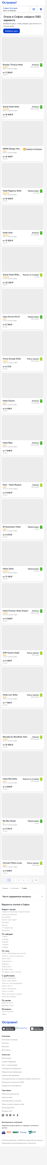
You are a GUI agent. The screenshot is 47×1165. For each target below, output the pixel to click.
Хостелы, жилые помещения (12, 956)
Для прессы (6, 1050)
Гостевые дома (7, 969)
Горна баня (6, 930)
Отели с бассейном (9, 989)
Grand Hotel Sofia (11, 106)
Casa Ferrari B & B (11, 316)
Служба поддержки (9, 1062)
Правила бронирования (10, 1075)
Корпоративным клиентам (11, 1101)
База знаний (6, 1058)
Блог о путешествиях (9, 1065)
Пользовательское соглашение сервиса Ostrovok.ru (21, 1079)
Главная (5, 888)
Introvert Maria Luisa (12, 863)
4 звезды (5, 939)
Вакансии (5, 1046)
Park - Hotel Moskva (12, 485)
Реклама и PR (7, 1111)
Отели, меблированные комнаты (14, 953)
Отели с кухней (7, 991)
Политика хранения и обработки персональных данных (22, 1140)
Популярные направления (11, 1068)
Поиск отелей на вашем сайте (13, 1104)
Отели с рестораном (9, 981)
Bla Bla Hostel (9, 821)
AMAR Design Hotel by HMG (12, 148)
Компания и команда (9, 1040)
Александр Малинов (9, 914)
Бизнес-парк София (9, 920)
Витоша (4, 925)
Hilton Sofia (8, 568)
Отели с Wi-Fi (7, 986)
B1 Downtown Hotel (12, 527)
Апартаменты (7, 961)
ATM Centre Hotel (11, 653)
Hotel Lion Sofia (10, 695)
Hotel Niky (7, 443)
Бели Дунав (6, 917)
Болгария (15, 888)
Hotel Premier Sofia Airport (15, 611)
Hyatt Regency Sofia (12, 191)
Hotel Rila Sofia (10, 779)
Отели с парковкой (9, 978)
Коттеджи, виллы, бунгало (11, 972)
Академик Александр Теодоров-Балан (16, 912)
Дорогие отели (7, 1003)
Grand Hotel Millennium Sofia (12, 274)
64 (36, 880)
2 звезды (5, 944)
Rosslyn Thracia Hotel (13, 64)
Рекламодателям (8, 1108)
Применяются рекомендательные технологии (19, 1143)
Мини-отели (6, 959)
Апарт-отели (6, 967)
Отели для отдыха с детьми (12, 994)
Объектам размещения (10, 1094)
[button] (15, 9)
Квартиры (5, 964)
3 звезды (5, 942)
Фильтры (34, 9)
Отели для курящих (9, 997)
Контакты (5, 1043)
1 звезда (5, 947)
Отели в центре (7, 1011)
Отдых (4, 1014)
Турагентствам (7, 1097)
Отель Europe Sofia (12, 358)
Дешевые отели (8, 1005)
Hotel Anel (8, 232)
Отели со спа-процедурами (12, 983)
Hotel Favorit (9, 401)
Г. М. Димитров (7, 928)
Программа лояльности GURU (13, 1082)
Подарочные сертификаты (11, 1086)
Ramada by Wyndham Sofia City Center (16, 737)
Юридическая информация (12, 1072)
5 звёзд (4, 936)
